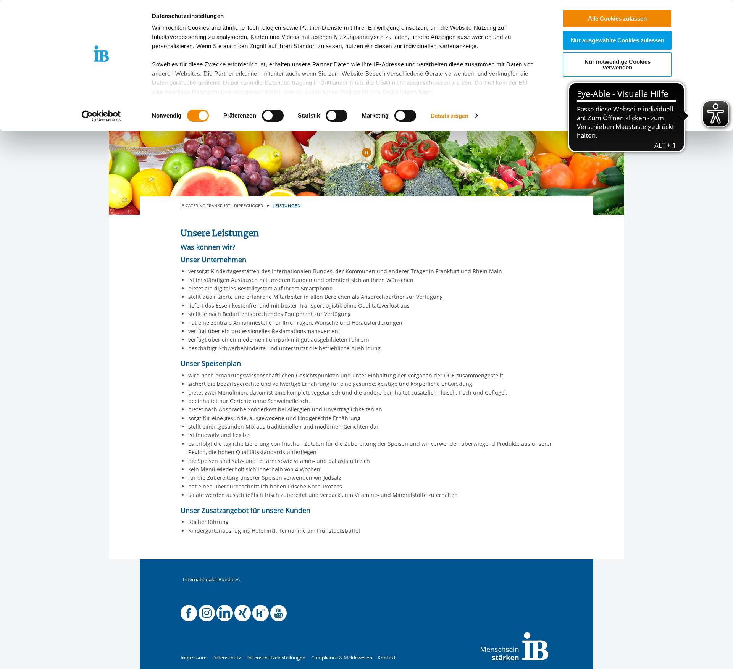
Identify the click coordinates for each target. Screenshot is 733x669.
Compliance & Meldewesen (341, 657)
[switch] (273, 116)
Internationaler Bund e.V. (211, 579)
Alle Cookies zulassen (617, 18)
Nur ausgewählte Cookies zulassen (617, 40)
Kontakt (387, 657)
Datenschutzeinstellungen (275, 657)
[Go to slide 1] (364, 168)
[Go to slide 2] (371, 168)
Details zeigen (449, 116)
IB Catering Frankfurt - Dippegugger (222, 205)
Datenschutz (226, 657)
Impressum (194, 657)
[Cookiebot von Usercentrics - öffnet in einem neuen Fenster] (101, 116)
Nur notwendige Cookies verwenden (617, 64)
